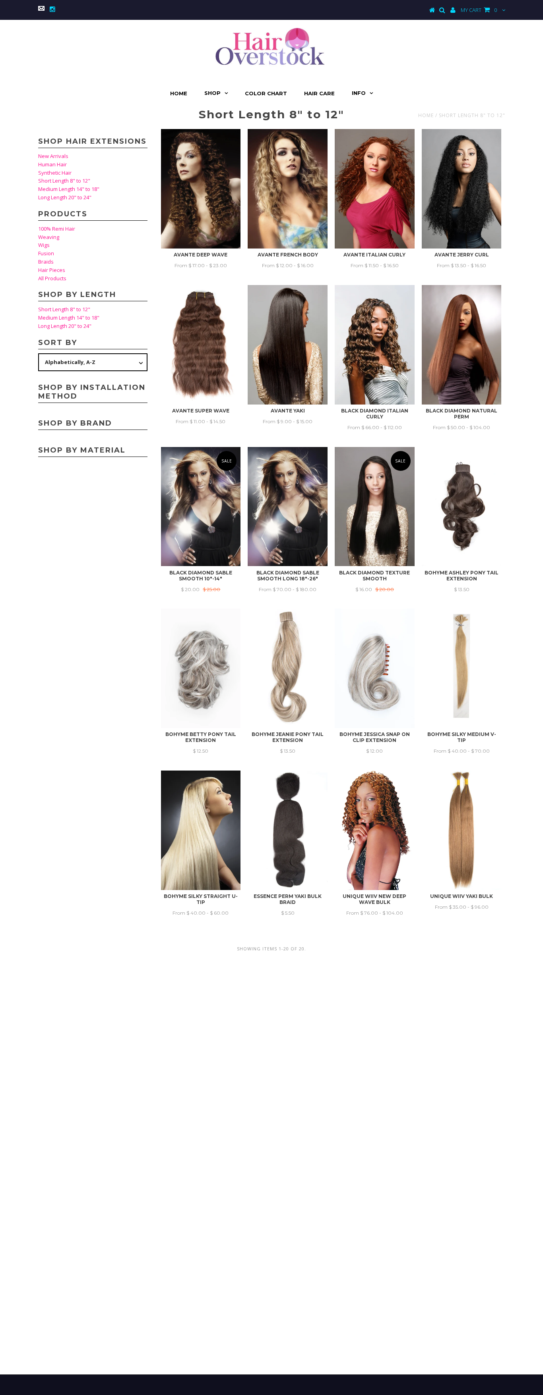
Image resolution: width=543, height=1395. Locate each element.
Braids (46, 261)
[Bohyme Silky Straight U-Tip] (201, 830)
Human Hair (52, 164)
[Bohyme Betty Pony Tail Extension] (201, 668)
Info (359, 93)
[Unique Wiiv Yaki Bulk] (462, 830)
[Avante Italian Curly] (375, 189)
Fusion (46, 253)
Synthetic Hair (55, 172)
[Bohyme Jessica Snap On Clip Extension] (375, 668)
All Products (52, 278)
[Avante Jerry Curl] (462, 189)
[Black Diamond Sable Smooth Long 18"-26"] (288, 506)
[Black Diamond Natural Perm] (462, 345)
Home (178, 93)
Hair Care (319, 93)
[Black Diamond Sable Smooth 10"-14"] (201, 506)
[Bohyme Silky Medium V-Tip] (462, 668)
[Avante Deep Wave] (201, 189)
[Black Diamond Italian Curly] (375, 345)
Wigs (44, 245)
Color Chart (266, 93)
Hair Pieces (51, 270)
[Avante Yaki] (288, 345)
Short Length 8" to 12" (64, 180)
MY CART (479, 9)
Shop (212, 93)
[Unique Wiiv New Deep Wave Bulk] (375, 830)
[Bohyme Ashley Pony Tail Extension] (462, 506)
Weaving (48, 237)
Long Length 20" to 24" (64, 197)
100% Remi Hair (56, 228)
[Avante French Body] (288, 189)
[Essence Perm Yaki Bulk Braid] (288, 830)
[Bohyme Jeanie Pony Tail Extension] (288, 668)
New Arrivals (53, 156)
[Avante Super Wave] (201, 345)
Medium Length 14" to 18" (68, 189)
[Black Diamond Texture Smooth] (375, 506)
